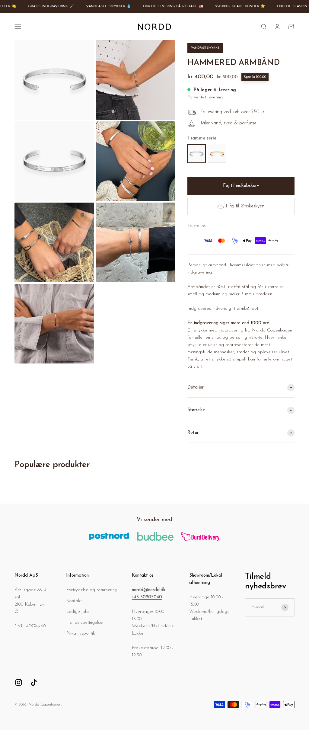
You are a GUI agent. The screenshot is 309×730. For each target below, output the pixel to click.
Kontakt (74, 601)
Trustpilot (196, 226)
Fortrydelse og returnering (91, 590)
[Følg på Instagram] (18, 682)
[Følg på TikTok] (34, 682)
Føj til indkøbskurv (241, 186)
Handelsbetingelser (85, 622)
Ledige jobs (78, 612)
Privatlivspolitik (80, 633)
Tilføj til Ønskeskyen (244, 206)
